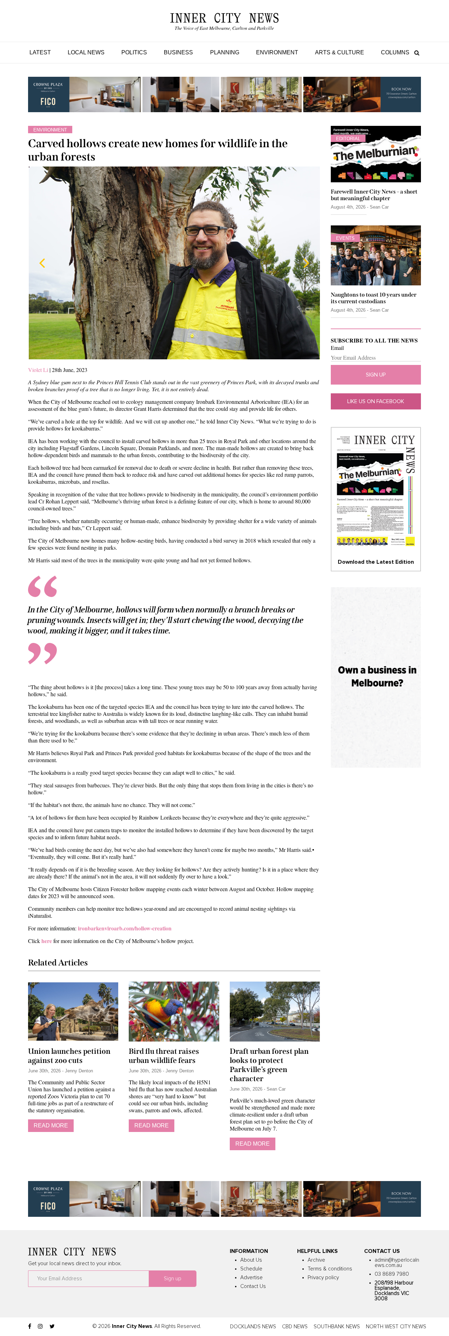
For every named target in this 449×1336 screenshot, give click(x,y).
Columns (395, 52)
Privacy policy (323, 1277)
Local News (86, 52)
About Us (251, 1260)
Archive (316, 1260)
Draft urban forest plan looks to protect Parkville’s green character (269, 1065)
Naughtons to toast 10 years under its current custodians (373, 298)
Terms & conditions (330, 1268)
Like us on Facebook (375, 401)
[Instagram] (40, 1326)
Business (178, 52)
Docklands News (253, 1326)
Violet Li (38, 369)
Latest (40, 52)
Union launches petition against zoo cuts (69, 1056)
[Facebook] (29, 1326)
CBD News (295, 1326)
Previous (42, 263)
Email (337, 347)
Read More (51, 1125)
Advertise (251, 1277)
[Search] (415, 52)
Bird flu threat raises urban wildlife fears (164, 1056)
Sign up (376, 374)
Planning (224, 52)
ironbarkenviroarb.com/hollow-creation (125, 928)
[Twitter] (52, 1326)
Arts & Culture (339, 52)
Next (306, 263)
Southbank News (337, 1326)
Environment (277, 52)
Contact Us (253, 1286)
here (46, 941)
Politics (134, 52)
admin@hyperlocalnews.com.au (397, 1262)
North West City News (396, 1326)
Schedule (251, 1268)
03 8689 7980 (392, 1274)
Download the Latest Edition (376, 561)
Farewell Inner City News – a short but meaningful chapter (374, 195)
